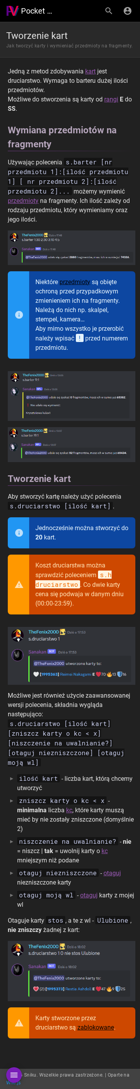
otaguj (112, 873)
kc (69, 810)
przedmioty (23, 200)
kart (90, 71)
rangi (111, 99)
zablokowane (95, 1027)
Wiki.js (13, 1083)
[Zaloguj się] (127, 11)
